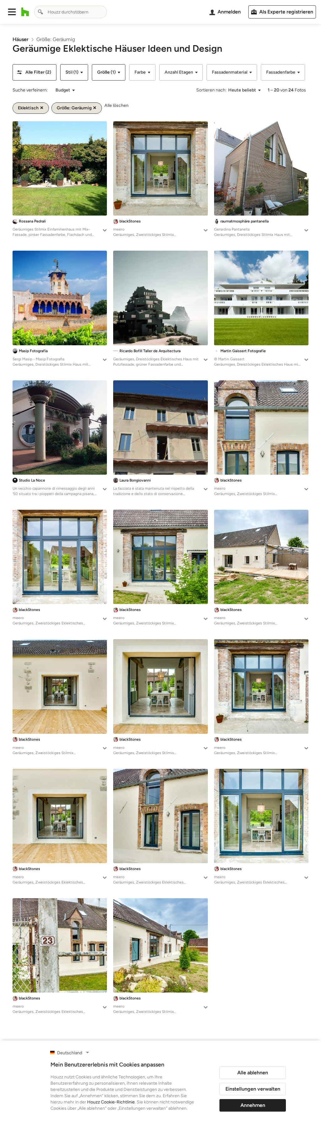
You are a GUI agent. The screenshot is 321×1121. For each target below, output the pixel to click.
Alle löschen (116, 105)
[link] (21, 39)
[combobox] (70, 12)
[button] (12, 12)
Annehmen (252, 1105)
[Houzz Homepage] (25, 12)
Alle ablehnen (252, 1073)
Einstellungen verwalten (252, 1089)
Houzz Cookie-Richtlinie (111, 1102)
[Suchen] (40, 12)
